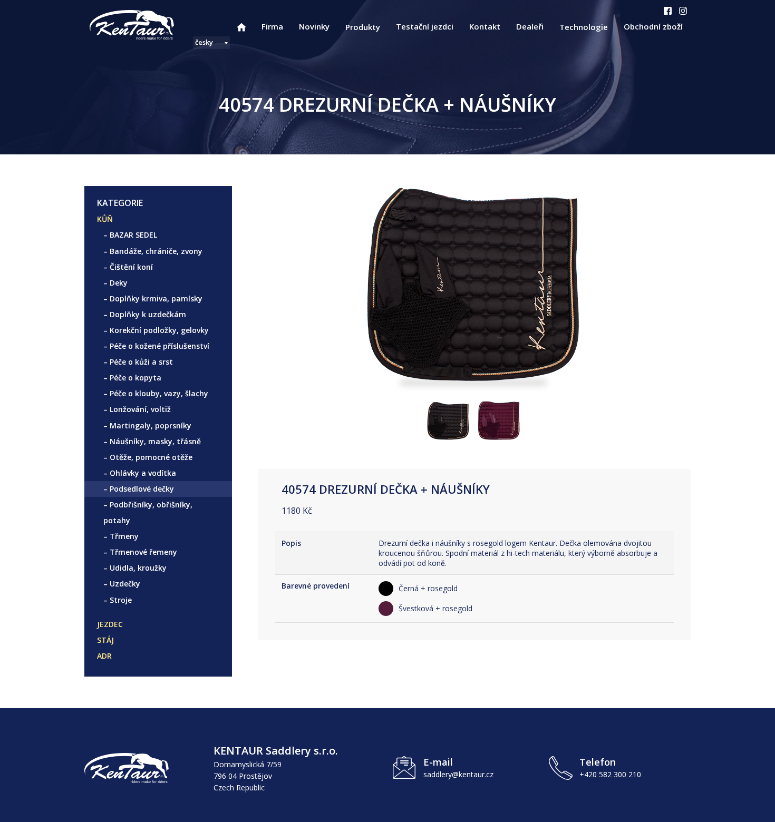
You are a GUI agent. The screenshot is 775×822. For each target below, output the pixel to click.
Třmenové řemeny (143, 552)
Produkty (362, 27)
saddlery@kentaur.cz (458, 774)
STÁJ (105, 640)
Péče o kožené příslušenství (159, 346)
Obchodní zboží (653, 26)
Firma (272, 26)
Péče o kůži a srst (141, 362)
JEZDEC (110, 624)
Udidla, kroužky (138, 568)
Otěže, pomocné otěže (151, 457)
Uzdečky (125, 584)
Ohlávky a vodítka (143, 473)
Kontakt (484, 26)
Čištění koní (131, 267)
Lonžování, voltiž (140, 409)
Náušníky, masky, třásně (155, 441)
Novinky (314, 26)
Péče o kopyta (135, 378)
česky (204, 42)
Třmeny (124, 536)
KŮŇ (105, 219)
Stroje (121, 600)
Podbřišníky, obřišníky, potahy (147, 512)
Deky (119, 283)
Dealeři (530, 26)
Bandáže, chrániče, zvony (156, 251)
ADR (104, 656)
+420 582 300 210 (610, 774)
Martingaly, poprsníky (150, 425)
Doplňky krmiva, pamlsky (156, 298)
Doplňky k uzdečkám (148, 314)
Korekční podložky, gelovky (159, 330)
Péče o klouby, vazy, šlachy (159, 393)
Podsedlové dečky (142, 489)
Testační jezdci (424, 26)
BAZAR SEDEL (133, 235)
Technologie (583, 27)
